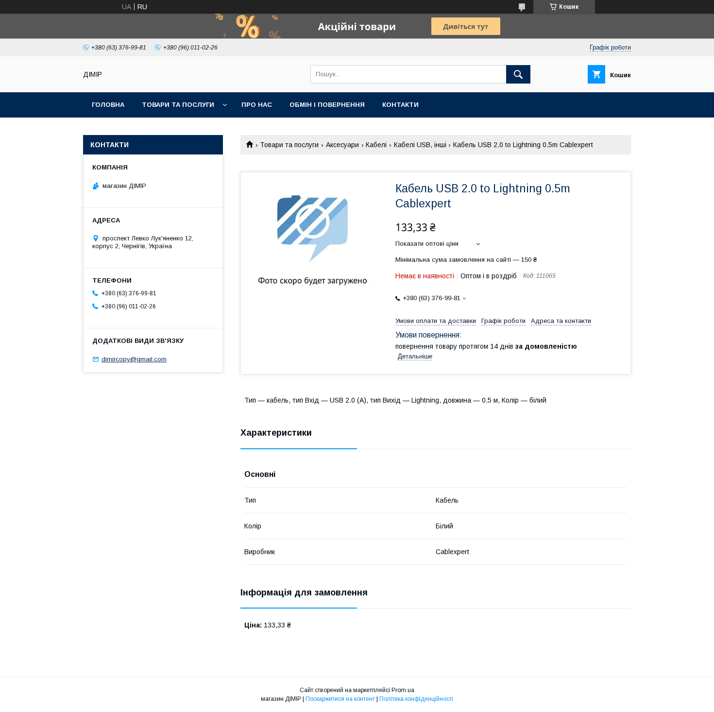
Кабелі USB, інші (420, 145)
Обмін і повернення (327, 104)
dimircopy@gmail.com (134, 359)
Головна (108, 104)
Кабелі (376, 145)
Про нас (256, 104)
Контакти (400, 104)
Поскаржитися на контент (340, 698)
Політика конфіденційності (416, 698)
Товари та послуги (178, 104)
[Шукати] (518, 74)
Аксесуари (342, 145)
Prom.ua (402, 690)
